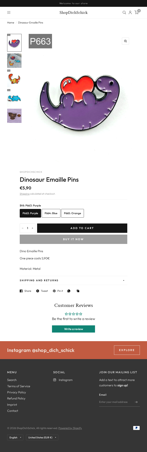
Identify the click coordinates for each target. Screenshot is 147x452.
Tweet (44, 290)
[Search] (124, 12)
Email (102, 394)
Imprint (12, 404)
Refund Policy (16, 398)
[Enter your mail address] (136, 402)
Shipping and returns (39, 280)
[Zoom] (125, 41)
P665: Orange (72, 213)
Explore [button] (127, 350)
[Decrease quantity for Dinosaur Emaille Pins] (22, 228)
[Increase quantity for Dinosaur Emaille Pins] (32, 228)
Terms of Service (18, 386)
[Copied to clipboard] (79, 291)
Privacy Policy (16, 392)
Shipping (24, 193)
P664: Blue (51, 213)
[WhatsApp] (69, 290)
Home (10, 22)
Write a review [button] (73, 329)
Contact (12, 411)
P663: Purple (30, 213)
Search (11, 380)
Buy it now (73, 239)
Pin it (60, 290)
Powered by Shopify (70, 428)
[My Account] (130, 12)
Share (27, 290)
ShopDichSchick (74, 12)
